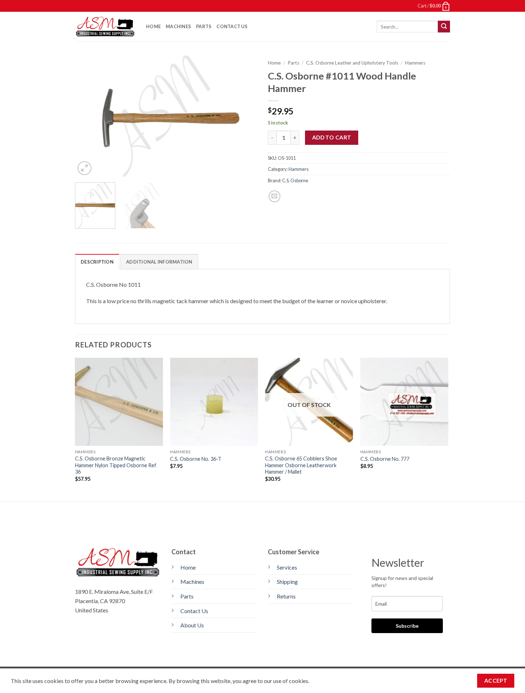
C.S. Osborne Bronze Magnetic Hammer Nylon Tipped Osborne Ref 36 (115, 465)
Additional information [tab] (159, 262)
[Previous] (87, 116)
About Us (192, 625)
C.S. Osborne (295, 180)
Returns (286, 596)
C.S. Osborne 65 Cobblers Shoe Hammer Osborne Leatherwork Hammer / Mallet (301, 465)
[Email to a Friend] (274, 196)
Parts (203, 26)
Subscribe (407, 626)
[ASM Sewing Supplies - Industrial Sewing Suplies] (105, 26)
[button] (434, 5)
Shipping (287, 581)
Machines (178, 26)
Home (153, 26)
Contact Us (232, 26)
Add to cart (331, 137)
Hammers (415, 63)
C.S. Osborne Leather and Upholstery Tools (352, 63)
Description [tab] (97, 262)
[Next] (244, 116)
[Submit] (444, 27)
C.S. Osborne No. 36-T (195, 459)
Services (287, 567)
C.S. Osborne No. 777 (384, 459)
